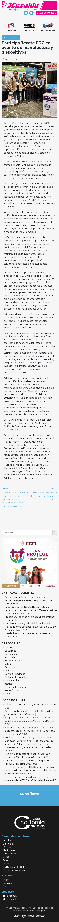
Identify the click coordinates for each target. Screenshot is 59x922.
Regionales (10, 37)
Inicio (6, 879)
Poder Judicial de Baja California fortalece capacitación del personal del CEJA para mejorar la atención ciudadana (31, 610)
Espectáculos (12, 680)
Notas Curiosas (12, 690)
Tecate (8, 693)
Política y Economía (15, 677)
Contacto (8, 886)
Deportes (10, 667)
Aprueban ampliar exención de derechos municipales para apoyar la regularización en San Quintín (29, 600)
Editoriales (10, 651)
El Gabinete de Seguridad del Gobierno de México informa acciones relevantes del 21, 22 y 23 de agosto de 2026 (30, 626)
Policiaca (9, 670)
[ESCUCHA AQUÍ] (29, 26)
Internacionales (13, 660)
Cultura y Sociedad (15, 674)
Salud (8, 664)
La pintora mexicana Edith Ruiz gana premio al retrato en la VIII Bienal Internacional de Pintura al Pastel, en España (31, 770)
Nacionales (10, 657)
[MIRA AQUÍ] (11, 26)
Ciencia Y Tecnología (16, 687)
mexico (8, 683)
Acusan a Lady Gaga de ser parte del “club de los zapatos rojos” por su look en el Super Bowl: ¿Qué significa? (30, 730)
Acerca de (8, 883)
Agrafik (42, 911)
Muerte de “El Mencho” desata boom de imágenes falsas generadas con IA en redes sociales (28, 747)
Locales (9, 647)
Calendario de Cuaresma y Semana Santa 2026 (30, 704)
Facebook (11, 896)
